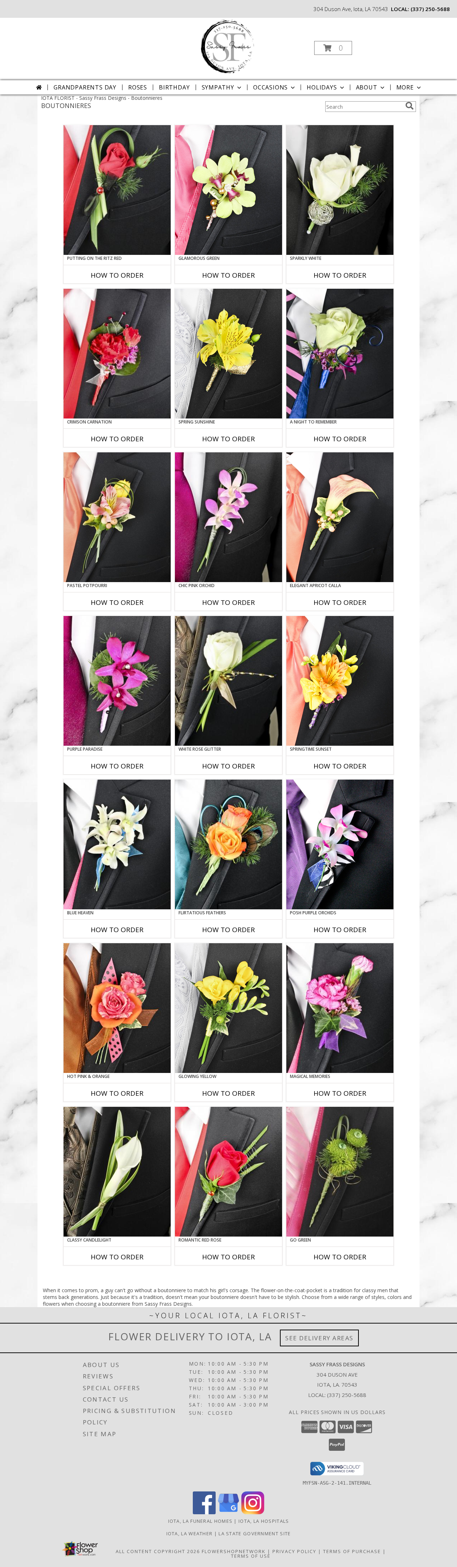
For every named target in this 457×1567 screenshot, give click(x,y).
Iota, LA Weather (189, 1533)
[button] (333, 48)
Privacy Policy (294, 1551)
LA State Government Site (255, 1533)
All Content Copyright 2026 (158, 1551)
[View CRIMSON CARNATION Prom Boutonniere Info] (117, 353)
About (366, 87)
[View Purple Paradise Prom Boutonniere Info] (117, 681)
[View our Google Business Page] (228, 1512)
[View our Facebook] (204, 1512)
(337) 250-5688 (430, 8)
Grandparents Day (85, 87)
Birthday (174, 87)
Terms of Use (251, 1556)
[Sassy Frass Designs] (227, 45)
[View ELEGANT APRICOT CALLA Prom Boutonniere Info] (339, 517)
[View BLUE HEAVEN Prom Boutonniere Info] (117, 844)
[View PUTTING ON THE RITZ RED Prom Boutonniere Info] (117, 190)
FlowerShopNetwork (234, 1551)
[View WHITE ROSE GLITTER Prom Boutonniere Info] (228, 681)
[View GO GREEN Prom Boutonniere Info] (339, 1172)
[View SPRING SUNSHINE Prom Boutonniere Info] (228, 353)
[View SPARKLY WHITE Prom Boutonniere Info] (339, 190)
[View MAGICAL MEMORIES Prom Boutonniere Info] (339, 1008)
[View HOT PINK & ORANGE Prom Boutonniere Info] (117, 1008)
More (405, 87)
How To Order (117, 275)
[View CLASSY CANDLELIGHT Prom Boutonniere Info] (117, 1172)
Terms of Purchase (352, 1551)
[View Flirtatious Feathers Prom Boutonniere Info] (228, 844)
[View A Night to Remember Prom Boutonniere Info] (339, 353)
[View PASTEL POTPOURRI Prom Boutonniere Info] (117, 517)
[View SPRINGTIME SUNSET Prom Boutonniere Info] (339, 681)
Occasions (270, 87)
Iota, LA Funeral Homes (200, 1521)
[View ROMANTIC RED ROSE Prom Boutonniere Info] (228, 1172)
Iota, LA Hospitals (263, 1521)
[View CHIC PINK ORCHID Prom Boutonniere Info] (228, 517)
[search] (409, 106)
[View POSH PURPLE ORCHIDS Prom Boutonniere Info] (339, 844)
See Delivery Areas (319, 1338)
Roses (137, 87)
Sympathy (218, 87)
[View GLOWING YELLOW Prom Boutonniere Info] (228, 1008)
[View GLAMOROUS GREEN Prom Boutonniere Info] (228, 190)
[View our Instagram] (252, 1512)
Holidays (322, 87)
